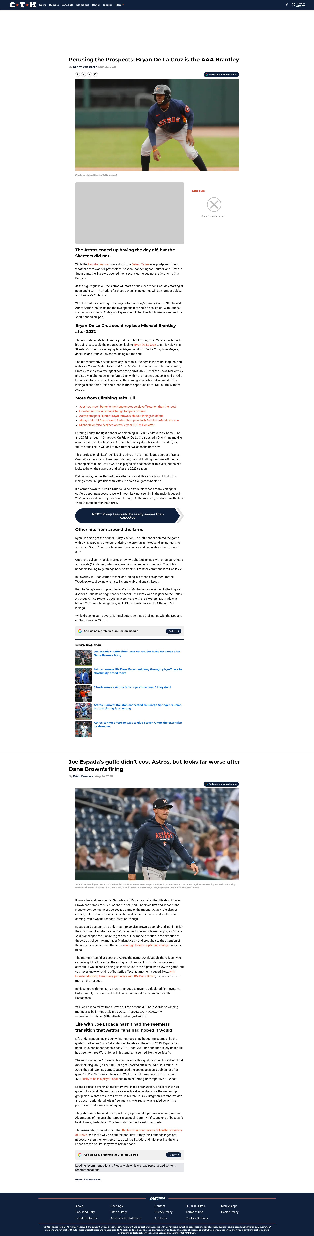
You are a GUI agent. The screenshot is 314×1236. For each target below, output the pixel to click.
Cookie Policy (230, 1212)
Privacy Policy (164, 1212)
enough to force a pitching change (146, 945)
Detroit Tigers (141, 264)
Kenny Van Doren (85, 66)
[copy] (95, 74)
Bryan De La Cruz (145, 344)
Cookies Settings (197, 1218)
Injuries (107, 4)
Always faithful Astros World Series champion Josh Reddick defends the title (129, 420)
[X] (293, 4)
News (42, 4)
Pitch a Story (118, 1212)
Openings (116, 1206)
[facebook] (287, 4)
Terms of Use (194, 1212)
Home (79, 1179)
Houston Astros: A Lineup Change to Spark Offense (112, 411)
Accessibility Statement (125, 1218)
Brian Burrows (83, 776)
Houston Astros (98, 264)
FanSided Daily (85, 1212)
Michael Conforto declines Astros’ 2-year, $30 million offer (116, 425)
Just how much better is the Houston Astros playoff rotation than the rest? (127, 406)
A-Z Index (161, 1218)
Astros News (93, 1179)
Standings (82, 4)
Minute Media (58, 1227)
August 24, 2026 (138, 1016)
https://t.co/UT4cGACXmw (144, 1011)
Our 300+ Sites (195, 1206)
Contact (160, 1206)
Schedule (67, 4)
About (79, 1206)
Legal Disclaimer (86, 1218)
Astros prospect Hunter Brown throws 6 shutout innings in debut (121, 416)
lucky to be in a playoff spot (100, 1079)
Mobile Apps (229, 1206)
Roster (96, 4)
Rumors (54, 4)
